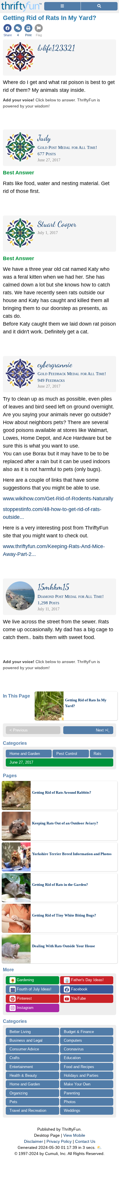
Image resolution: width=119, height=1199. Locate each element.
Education (72, 1058)
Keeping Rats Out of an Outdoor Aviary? (65, 823)
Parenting (72, 1093)
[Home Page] (21, 3)
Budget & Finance (79, 1032)
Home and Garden (25, 753)
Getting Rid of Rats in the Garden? (60, 884)
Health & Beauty (23, 1075)
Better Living (20, 1032)
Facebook (79, 989)
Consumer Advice (24, 1049)
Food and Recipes (79, 1067)
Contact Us (85, 1141)
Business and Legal (26, 1040)
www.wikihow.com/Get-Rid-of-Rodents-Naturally (58, 498)
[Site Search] (99, 6)
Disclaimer (33, 1141)
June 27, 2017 (21, 762)
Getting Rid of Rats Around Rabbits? (61, 792)
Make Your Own (77, 1084)
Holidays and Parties (81, 1075)
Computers (73, 1040)
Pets (13, 1102)
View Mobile (74, 1135)
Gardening (22, 980)
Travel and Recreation (28, 1110)
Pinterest (24, 998)
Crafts (15, 1058)
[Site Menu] (62, 6)
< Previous (19, 730)
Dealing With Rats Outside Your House (63, 946)
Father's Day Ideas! (84, 980)
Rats (97, 753)
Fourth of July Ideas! (30, 989)
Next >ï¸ (102, 730)
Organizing (18, 1093)
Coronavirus (74, 1049)
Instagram (25, 1007)
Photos (70, 1102)
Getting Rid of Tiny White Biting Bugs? (64, 915)
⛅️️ (99, 1147)
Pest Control (66, 753)
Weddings (72, 1110)
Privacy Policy (59, 1141)
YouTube (78, 998)
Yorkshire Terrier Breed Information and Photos (71, 854)
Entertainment (21, 1067)
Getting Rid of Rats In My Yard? (86, 703)
